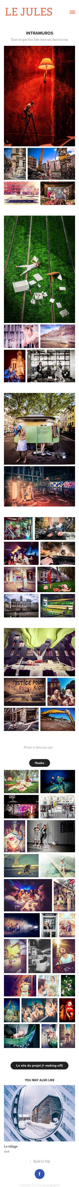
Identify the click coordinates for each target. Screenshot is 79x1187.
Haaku (39, 763)
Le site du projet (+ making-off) (39, 1065)
